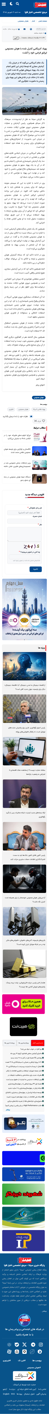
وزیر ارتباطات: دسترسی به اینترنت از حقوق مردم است (24, 1079)
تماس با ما (42, 1389)
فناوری (11, 409)
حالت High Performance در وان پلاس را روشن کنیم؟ (23, 1105)
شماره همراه (37, 516)
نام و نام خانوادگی (35, 508)
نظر (40, 525)
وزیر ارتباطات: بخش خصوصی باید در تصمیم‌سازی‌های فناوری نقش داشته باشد (17, 466)
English (6, 1394)
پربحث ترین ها (9, 1043)
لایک (39, 421)
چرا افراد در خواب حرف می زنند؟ (31, 1049)
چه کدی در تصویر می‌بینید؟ (30, 552)
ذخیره (35, 569)
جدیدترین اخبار (38, 1043)
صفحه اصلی (42, 21)
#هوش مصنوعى (34, 1367)
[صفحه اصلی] (24, 4)
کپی (15, 38)
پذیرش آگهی (41, 1394)
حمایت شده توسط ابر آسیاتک (24, 1384)
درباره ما (12, 1389)
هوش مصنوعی (23, 21)
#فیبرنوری (7, 1360)
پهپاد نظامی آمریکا (39, 409)
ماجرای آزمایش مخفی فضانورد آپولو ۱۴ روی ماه (26, 1053)
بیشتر (8, 1109)
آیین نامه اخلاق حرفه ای (26, 1389)
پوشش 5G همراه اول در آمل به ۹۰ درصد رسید (26, 1058)
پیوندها (19, 1394)
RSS (13, 1394)
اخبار (33, 21)
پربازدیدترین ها (24, 1043)
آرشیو (5, 1389)
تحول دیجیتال (29, 1394)
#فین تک (22, 1360)
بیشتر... (44, 1311)
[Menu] (3, 5)
